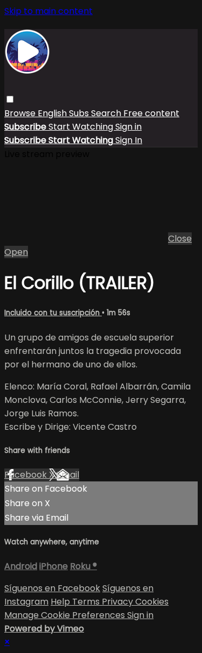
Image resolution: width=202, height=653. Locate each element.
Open (16, 252)
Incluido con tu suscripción (53, 313)
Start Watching (81, 126)
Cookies (152, 601)
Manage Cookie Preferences (65, 615)
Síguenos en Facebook (52, 588)
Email (68, 475)
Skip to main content (48, 11)
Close (180, 238)
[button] (9, 99)
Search (107, 113)
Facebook (26, 475)
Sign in (128, 126)
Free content (151, 113)
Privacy (118, 601)
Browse (21, 113)
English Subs (64, 113)
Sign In (128, 140)
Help (61, 601)
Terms (87, 601)
